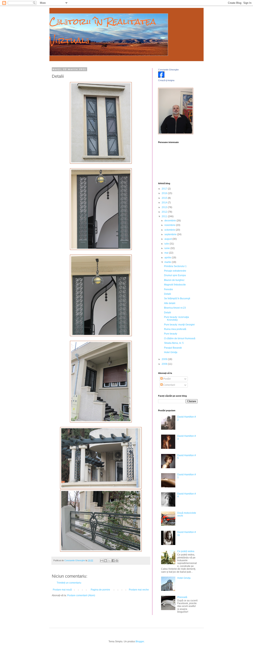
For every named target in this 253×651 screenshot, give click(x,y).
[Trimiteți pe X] (109, 561)
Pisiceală (182, 597)
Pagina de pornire (100, 589)
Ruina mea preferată (175, 329)
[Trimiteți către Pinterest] (117, 561)
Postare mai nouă (62, 589)
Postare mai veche (139, 589)
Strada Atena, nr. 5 (174, 343)
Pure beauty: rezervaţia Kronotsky (176, 318)
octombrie (170, 229)
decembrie (170, 220)
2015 (165, 198)
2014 (165, 202)
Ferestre (168, 289)
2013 (165, 207)
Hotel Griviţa (170, 352)
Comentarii (169, 385)
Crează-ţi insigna (166, 80)
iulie (167, 243)
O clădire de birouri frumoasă (179, 338)
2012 (165, 211)
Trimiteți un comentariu (69, 582)
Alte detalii (169, 303)
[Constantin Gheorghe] (161, 77)
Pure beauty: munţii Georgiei (179, 324)
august (168, 239)
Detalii (167, 294)
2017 (165, 188)
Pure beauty (170, 333)
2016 (165, 193)
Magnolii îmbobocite (175, 284)
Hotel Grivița (184, 578)
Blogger (140, 641)
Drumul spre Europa (175, 275)
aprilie (168, 257)
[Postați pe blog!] (106, 561)
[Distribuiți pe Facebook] (113, 561)
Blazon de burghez (174, 280)
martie (168, 262)
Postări (167, 378)
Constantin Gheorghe (168, 69)
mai (166, 252)
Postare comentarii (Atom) (81, 595)
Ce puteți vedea (185, 551)
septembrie (170, 234)
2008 (165, 364)
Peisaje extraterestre (175, 270)
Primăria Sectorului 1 (175, 266)
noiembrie (170, 225)
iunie (167, 248)
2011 (165, 216)
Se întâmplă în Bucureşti (177, 298)
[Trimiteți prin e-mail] (102, 561)
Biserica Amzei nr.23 (175, 307)
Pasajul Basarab (173, 347)
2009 (165, 359)
